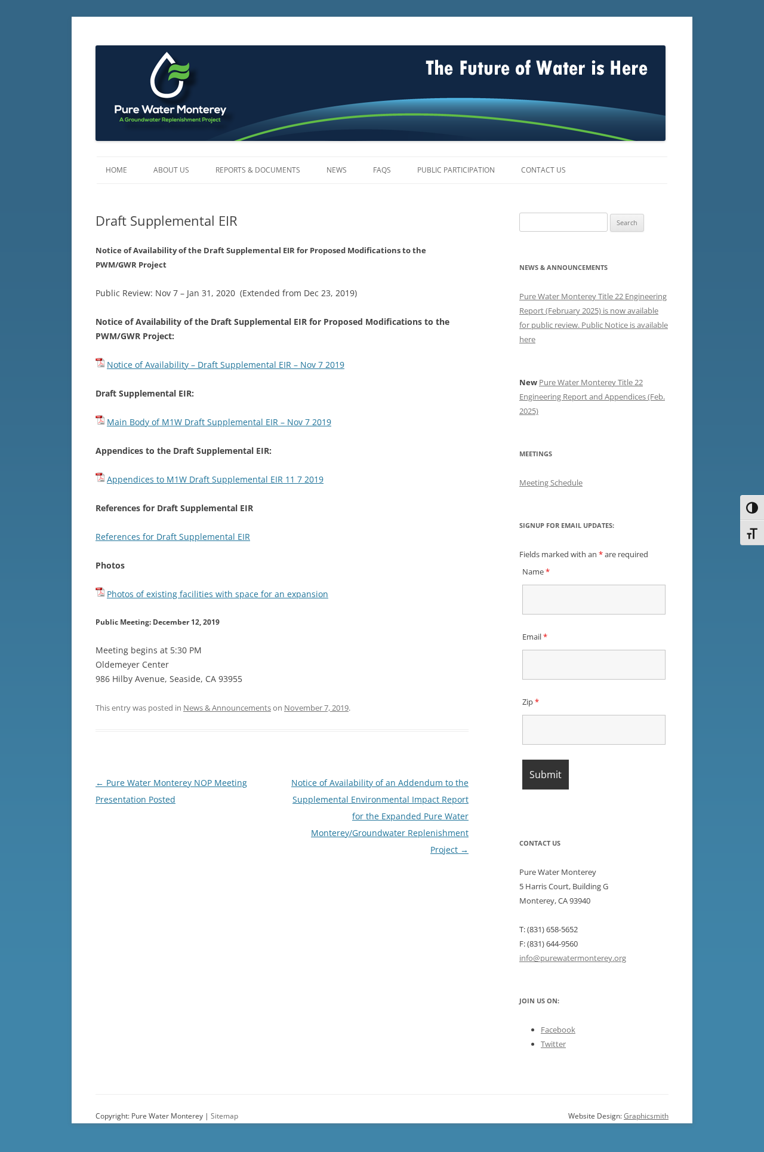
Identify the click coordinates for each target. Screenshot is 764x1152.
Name (536, 571)
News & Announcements (227, 707)
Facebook (558, 1029)
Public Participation (456, 170)
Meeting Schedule (551, 482)
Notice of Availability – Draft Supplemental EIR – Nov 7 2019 (225, 364)
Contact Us (543, 170)
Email (534, 636)
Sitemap (224, 1116)
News (336, 170)
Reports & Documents (257, 170)
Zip (530, 701)
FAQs (382, 170)
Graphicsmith (646, 1116)
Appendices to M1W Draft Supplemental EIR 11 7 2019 (215, 479)
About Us (171, 170)
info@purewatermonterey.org (572, 958)
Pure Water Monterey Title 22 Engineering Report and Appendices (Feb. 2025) (592, 396)
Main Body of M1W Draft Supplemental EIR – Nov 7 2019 (219, 422)
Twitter (553, 1044)
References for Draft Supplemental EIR (173, 536)
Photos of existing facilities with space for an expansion (217, 594)
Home (116, 170)
